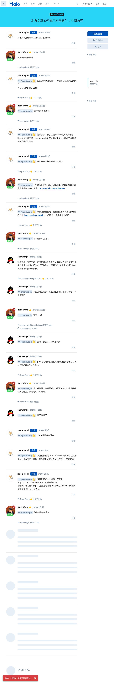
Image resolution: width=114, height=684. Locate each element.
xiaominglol (26, 111)
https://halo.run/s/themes (52, 188)
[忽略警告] (35, 678)
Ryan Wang (26, 81)
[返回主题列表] (3, 3)
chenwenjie (26, 292)
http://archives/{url (33, 215)
